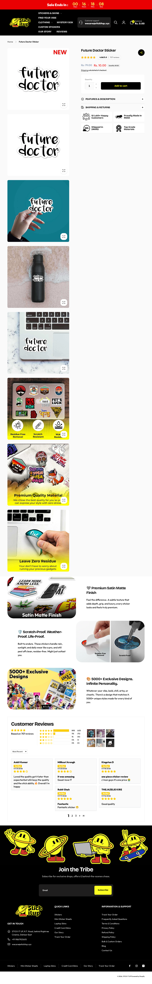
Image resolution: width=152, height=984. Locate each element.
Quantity (88, 79)
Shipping (84, 70)
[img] (32, 771)
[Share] (141, 52)
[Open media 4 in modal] (38, 277)
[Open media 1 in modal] (38, 79)
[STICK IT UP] (29, 915)
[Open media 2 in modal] (38, 145)
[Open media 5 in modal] (38, 343)
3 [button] (76, 815)
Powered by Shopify (138, 976)
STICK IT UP (127, 976)
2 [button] (72, 815)
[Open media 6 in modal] (38, 409)
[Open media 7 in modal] (38, 475)
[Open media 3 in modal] (38, 211)
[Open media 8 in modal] (38, 541)
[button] (49, 13)
